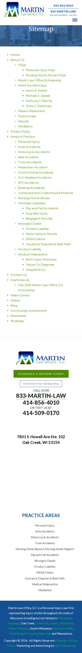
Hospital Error (36, 270)
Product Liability (37, 229)
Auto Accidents (29, 147)
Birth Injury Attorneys (41, 259)
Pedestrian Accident (32, 167)
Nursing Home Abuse (34, 198)
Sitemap (61, 640)
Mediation (25, 126)
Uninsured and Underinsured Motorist (45, 193)
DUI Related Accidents (34, 177)
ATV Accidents (28, 182)
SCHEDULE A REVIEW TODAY (41, 373)
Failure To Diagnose (40, 264)
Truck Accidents (29, 162)
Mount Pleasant (19, 628)
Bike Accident (28, 157)
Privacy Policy (20, 131)
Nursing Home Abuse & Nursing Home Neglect (45, 549)
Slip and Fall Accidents (42, 208)
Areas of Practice (22, 136)
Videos (15, 300)
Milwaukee (18, 316)
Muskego (17, 321)
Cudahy (54, 623)
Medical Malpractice (32, 254)
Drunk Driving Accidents (35, 172)
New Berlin (67, 623)
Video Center (20, 295)
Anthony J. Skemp (39, 101)
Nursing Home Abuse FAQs (46, 75)
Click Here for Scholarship (41, 383)
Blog (13, 305)
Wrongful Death (30, 223)
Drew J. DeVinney (38, 106)
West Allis (44, 633)
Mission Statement (31, 111)
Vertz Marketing (65, 645)
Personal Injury (29, 142)
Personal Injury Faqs (40, 70)
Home (15, 55)
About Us (17, 60)
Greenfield (16, 633)
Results (23, 121)
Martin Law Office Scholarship (39, 80)
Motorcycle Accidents (34, 152)
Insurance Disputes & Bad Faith (48, 244)
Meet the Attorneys (32, 85)
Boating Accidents (31, 188)
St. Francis (30, 633)
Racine (57, 628)
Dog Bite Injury (36, 213)
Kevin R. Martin (36, 90)
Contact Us (18, 275)
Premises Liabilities (31, 203)
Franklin (68, 628)
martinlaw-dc (20, 280)
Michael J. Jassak (38, 95)
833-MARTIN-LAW (63, 11)
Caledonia (41, 623)
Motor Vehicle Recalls (41, 234)
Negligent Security (39, 218)
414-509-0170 (41, 412)
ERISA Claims (35, 239)
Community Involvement (28, 310)
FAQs (22, 65)
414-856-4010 (63, 5)
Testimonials (27, 116)
